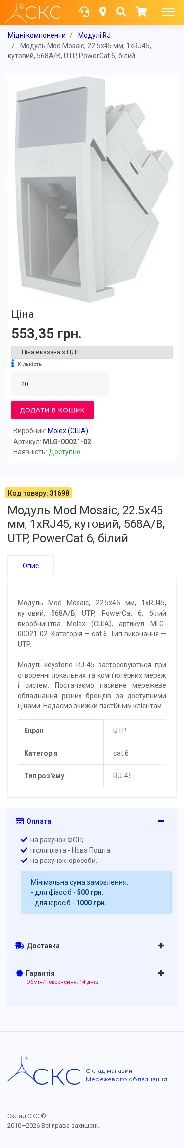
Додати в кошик (52, 410)
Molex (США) (68, 431)
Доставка (42, 946)
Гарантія (60, 977)
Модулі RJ (94, 35)
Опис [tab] (31, 566)
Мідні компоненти (37, 35)
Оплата (37, 821)
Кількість (30, 364)
